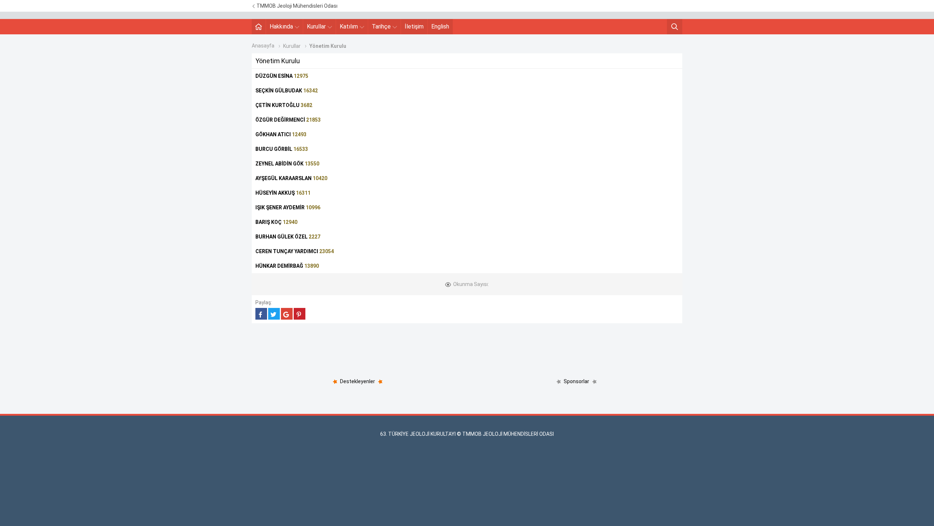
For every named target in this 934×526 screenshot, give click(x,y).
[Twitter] (274, 314)
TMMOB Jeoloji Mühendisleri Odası (296, 6)
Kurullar (316, 26)
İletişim (414, 26)
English (440, 26)
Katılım (349, 26)
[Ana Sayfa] (259, 26)
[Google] (287, 314)
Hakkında (281, 26)
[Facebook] (261, 314)
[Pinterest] (299, 314)
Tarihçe (381, 26)
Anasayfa (263, 46)
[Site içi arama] (674, 26)
